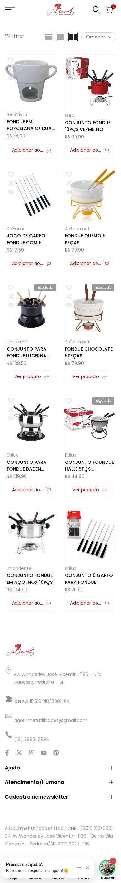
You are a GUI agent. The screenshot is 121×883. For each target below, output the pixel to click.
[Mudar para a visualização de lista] (48, 37)
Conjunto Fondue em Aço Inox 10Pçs (30, 578)
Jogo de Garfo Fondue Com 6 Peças (26, 239)
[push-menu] (10, 9)
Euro (70, 115)
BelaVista (17, 114)
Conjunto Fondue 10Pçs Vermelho (88, 126)
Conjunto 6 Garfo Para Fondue (89, 578)
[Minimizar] (79, 867)
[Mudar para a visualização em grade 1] (60, 37)
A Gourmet (77, 228)
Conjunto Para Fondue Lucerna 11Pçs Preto (26, 352)
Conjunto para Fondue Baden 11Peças (26, 466)
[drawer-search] (96, 10)
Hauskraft (17, 342)
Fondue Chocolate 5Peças (89, 352)
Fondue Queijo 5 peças (85, 239)
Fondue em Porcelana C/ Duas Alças (30, 125)
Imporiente (19, 568)
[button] (10, 59)
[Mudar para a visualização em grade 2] (73, 37)
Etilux (12, 455)
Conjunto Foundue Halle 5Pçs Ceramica (89, 466)
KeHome (16, 228)
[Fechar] (87, 867)
